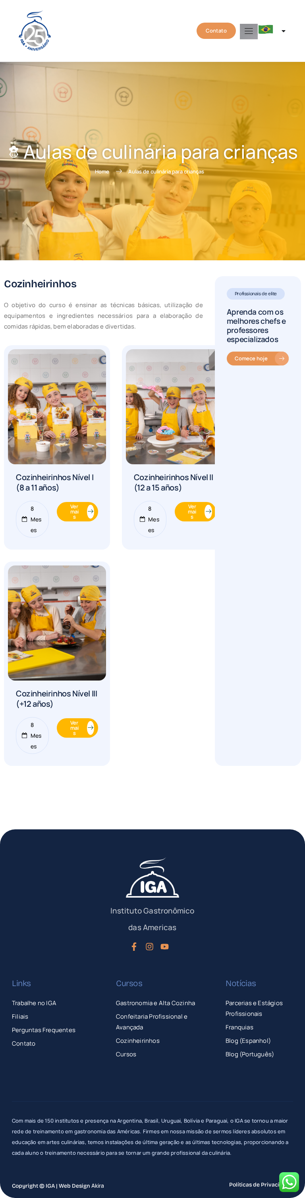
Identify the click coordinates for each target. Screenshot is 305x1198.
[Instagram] (149, 947)
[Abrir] (283, 31)
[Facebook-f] (134, 947)
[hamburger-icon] (249, 31)
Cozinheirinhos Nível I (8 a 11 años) (54, 482)
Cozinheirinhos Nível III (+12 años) (56, 698)
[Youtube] (165, 947)
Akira (97, 1185)
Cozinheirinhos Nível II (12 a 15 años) (173, 482)
